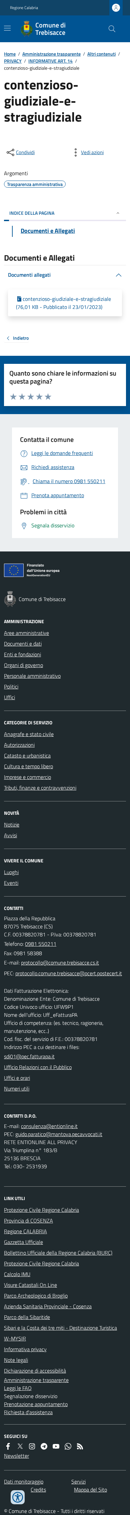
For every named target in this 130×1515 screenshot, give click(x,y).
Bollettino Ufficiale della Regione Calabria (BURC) (58, 1253)
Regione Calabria (24, 8)
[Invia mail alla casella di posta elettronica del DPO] (49, 1126)
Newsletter (16, 1456)
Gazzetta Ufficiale (23, 1242)
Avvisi (10, 835)
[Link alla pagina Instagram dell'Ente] (32, 1446)
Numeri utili (16, 1088)
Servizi (78, 1481)
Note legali (16, 1360)
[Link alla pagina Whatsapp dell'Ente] (68, 1446)
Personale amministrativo (32, 676)
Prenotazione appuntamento (36, 1404)
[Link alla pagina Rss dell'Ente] (80, 1446)
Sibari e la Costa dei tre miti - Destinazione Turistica (60, 1328)
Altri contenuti (101, 53)
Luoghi (11, 872)
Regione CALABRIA (25, 1231)
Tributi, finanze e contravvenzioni (40, 788)
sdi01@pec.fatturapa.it (29, 1056)
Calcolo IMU (17, 1274)
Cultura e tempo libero (28, 766)
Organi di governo (23, 665)
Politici (11, 686)
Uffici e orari (17, 1078)
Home (10, 53)
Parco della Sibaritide (27, 1317)
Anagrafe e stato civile (29, 734)
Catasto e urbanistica (27, 755)
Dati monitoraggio (23, 1481)
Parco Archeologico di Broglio (36, 1296)
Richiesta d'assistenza (28, 1412)
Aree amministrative (26, 633)
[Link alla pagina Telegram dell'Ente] (44, 1446)
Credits (38, 1490)
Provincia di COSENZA (28, 1220)
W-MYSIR (15, 1338)
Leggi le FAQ (18, 1388)
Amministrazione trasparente (51, 53)
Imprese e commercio (27, 777)
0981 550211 (40, 944)
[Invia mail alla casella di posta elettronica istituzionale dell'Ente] (60, 962)
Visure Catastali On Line (30, 1285)
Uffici (9, 697)
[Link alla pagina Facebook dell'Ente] (8, 1446)
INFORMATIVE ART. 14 (50, 60)
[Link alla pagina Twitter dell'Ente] (20, 1446)
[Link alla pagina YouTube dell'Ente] (56, 1446)
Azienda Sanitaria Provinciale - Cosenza (48, 1306)
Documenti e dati (23, 644)
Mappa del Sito (90, 1490)
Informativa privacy (25, 1349)
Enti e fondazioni (22, 654)
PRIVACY (13, 60)
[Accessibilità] (17, 1497)
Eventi (11, 883)
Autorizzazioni (19, 745)
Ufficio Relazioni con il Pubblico (38, 1067)
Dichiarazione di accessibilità (35, 1371)
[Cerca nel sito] (109, 29)
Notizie (11, 824)
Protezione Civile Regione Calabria (41, 1210)
